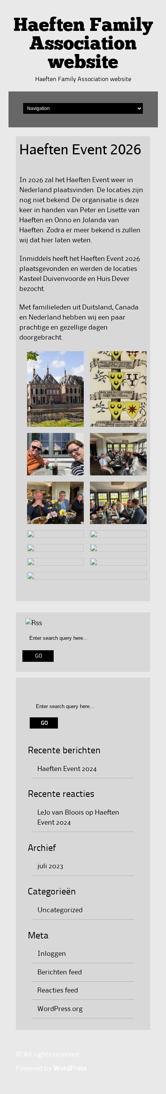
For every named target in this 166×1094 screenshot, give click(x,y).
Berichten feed (59, 972)
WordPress (70, 1068)
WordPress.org (60, 1009)
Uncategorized (60, 910)
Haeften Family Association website (83, 45)
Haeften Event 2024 (67, 769)
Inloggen (51, 954)
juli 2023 (50, 866)
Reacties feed (57, 990)
